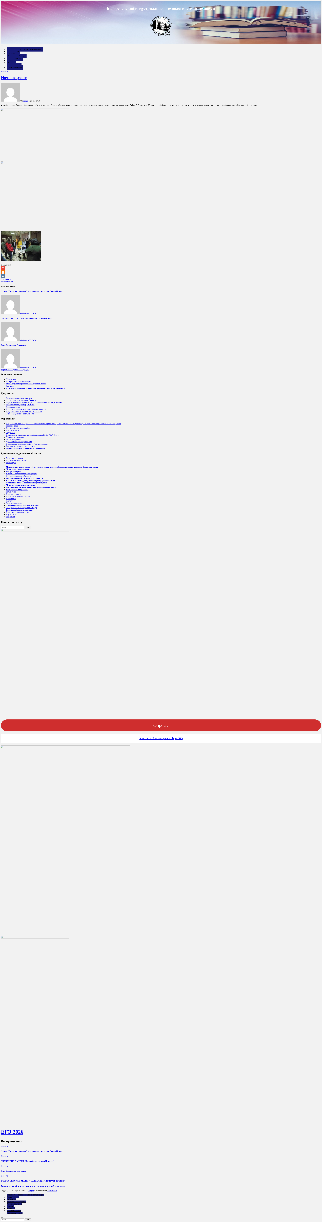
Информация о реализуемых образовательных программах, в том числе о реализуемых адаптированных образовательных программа (63, 423)
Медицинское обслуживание (18, 469)
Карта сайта (11, 514)
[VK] (161, 276)
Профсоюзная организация (17, 512)
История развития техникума (18, 381)
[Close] (2, 1217)
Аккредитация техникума (17, 400)
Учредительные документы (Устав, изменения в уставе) (30, 402)
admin (25, 101)
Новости (4, 71)
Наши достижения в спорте (18, 496)
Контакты (10, 386)
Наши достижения (15, 67)
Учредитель (11, 379)
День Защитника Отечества (13, 345)
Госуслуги (10, 517)
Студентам (10, 433)
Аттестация (11, 463)
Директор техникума (15, 458)
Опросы (161, 725)
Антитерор (10, 501)
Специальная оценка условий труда (21, 508)
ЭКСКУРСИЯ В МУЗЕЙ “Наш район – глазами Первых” (27, 318)
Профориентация (13, 494)
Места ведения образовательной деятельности (26, 384)
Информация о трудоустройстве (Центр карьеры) (27, 444)
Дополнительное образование (19, 442)
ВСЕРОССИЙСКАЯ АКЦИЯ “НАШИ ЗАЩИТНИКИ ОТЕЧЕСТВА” (33, 1181)
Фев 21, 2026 (30, 367)
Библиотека (11, 492)
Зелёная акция (7, 281)
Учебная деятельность (15, 437)
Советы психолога (14, 503)
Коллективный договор (16, 405)
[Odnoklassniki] (161, 272)
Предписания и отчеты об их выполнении (24, 411)
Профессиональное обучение (18, 476)
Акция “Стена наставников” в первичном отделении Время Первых (32, 291)
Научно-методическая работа (18, 428)
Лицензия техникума (15, 398)
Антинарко (6, 279)
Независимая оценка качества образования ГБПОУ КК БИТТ (32, 435)
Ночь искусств (14, 77)
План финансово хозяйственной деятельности (26, 409)
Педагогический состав (16, 460)
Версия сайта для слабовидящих (15, 369)
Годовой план (12, 426)
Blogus (31, 1190)
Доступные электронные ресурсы (20, 446)
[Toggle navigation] (2, 45)
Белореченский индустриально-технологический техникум (33, 1186)
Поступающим (12, 430)
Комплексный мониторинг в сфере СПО (161, 738)
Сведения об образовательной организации (24, 49)
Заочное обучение (13, 439)
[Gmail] (161, 268)
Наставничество (14, 1211)
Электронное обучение (16, 1202)
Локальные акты (13, 407)
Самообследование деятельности (20, 414)
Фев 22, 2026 (30, 313)
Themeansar (52, 1190)
